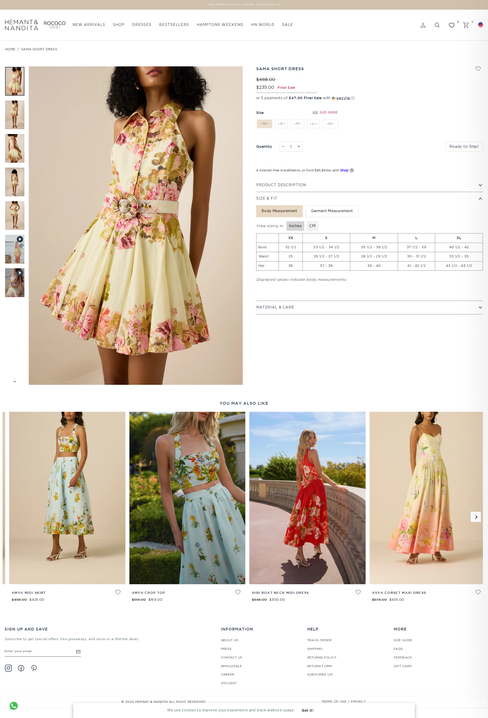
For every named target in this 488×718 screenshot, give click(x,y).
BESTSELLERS (174, 24)
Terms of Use (334, 701)
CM (312, 226)
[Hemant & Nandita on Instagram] (8, 668)
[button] (369, 98)
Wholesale (231, 666)
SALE (287, 24)
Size (260, 113)
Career (228, 674)
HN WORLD (262, 24)
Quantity (264, 146)
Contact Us (231, 657)
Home (10, 49)
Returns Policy (322, 657)
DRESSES (141, 24)
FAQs (398, 649)
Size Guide (403, 640)
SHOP (119, 24)
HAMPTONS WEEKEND (220, 24)
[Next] (476, 517)
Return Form (319, 666)
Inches (295, 226)
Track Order (319, 640)
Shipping (315, 649)
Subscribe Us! (320, 674)
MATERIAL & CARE (275, 307)
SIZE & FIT (266, 198)
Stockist (229, 683)
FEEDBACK (403, 657)
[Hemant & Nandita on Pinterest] (34, 668)
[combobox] (481, 25)
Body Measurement (279, 211)
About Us (229, 640)
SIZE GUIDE (329, 112)
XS (264, 123)
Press (226, 649)
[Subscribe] (78, 651)
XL (330, 123)
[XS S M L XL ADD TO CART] (153, 498)
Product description (281, 185)
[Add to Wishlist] (478, 68)
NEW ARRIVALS (88, 24)
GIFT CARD (403, 666)
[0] (452, 25)
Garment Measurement (332, 211)
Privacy (358, 701)
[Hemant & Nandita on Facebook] (21, 668)
